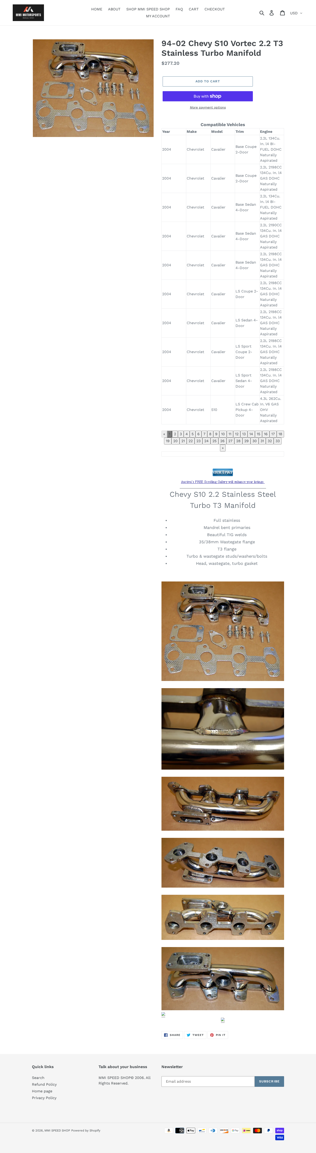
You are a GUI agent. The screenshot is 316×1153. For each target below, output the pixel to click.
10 (223, 434)
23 (198, 441)
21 (183, 441)
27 (230, 441)
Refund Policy (44, 1084)
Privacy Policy (44, 1098)
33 (278, 441)
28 (238, 441)
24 (206, 441)
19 (168, 441)
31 (262, 441)
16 (266, 434)
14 (251, 434)
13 (244, 434)
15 (258, 434)
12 (237, 434)
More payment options (208, 107)
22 (191, 441)
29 (246, 441)
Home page (42, 1091)
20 (175, 441)
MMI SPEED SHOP (57, 1130)
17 (273, 434)
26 (222, 441)
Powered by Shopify (85, 1130)
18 (280, 434)
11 (230, 434)
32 (270, 441)
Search (38, 1077)
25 (214, 441)
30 (254, 441)
